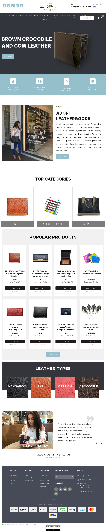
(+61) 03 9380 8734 (81, 6)
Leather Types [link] (44, 480)
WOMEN (89, 224)
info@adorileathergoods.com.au (92, 476)
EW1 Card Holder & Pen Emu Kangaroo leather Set (66, 273)
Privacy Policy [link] (44, 475)
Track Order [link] (14, 478)
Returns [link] (12, 480)
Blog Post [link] (43, 486)
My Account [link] (14, 475)
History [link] (27, 475)
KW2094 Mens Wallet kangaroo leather (40, 327)
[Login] (98, 18)
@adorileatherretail (53, 457)
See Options (15, 288)
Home (4, 16)
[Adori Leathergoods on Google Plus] (13, 6)
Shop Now (8, 56)
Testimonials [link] (29, 480)
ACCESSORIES (53, 224)
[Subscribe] (72, 477)
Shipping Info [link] (44, 483)
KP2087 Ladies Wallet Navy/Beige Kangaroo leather (40, 273)
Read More (63, 157)
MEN (17, 224)
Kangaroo (17, 386)
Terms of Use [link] (44, 478)
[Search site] (96, 18)
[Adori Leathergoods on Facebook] (4, 6)
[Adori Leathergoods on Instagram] (17, 6)
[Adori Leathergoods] (48, 7)
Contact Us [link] (28, 478)
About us (75, 17)
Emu (41, 386)
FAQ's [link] (12, 483)
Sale (63, 16)
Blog (68, 16)
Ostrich (65, 386)
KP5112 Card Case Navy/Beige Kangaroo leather (65, 327)
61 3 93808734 (85, 480)
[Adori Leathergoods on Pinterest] (21, 6)
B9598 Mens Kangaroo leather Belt (91, 327)
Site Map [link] (43, 489)
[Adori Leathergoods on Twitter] (9, 6)
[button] (14, 291)
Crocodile (89, 386)
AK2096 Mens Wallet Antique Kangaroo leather (15, 273)
